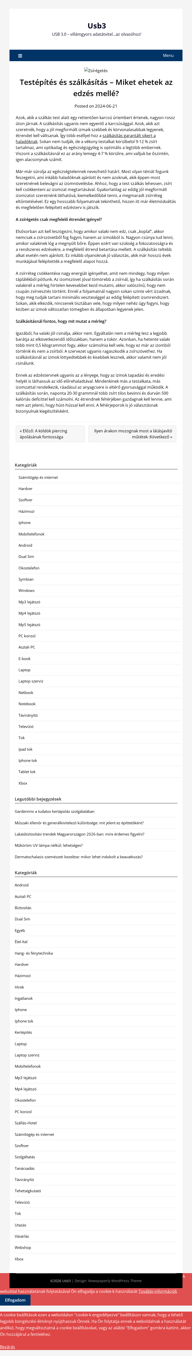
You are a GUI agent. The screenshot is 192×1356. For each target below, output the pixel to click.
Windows (26, 590)
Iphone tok (27, 760)
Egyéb (20, 930)
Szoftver (25, 499)
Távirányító (28, 715)
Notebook (27, 703)
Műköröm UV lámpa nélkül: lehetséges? (48, 845)
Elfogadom (15, 1300)
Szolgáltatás (25, 1156)
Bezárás (7, 1347)
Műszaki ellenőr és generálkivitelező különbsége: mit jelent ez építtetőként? (79, 822)
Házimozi (26, 511)
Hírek (19, 987)
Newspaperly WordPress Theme (115, 1280)
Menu (168, 55)
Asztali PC (26, 647)
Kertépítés (23, 1032)
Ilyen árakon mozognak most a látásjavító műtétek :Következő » (133, 434)
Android (25, 545)
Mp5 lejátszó (29, 624)
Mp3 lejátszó (29, 601)
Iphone (24, 522)
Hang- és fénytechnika (34, 953)
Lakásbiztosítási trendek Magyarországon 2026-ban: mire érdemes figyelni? (79, 834)
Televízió (26, 726)
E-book (24, 658)
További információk (157, 1291)
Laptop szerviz (30, 680)
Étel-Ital (21, 941)
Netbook (25, 692)
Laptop (24, 669)
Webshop (23, 1247)
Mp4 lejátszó (29, 613)
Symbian (26, 579)
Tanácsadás (24, 1168)
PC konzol (27, 635)
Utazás (20, 1224)
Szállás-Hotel (26, 1122)
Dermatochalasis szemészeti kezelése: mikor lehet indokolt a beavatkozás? (78, 856)
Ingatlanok (24, 998)
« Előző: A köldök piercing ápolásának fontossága (43, 434)
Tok (21, 737)
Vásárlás (22, 1236)
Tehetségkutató (28, 1190)
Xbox (22, 783)
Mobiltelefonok (31, 533)
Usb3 (97, 25)
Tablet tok (27, 771)
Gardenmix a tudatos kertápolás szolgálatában (54, 811)
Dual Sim (26, 556)
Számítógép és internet (38, 477)
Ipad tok (25, 749)
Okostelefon (29, 567)
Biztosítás (23, 907)
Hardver (25, 488)
